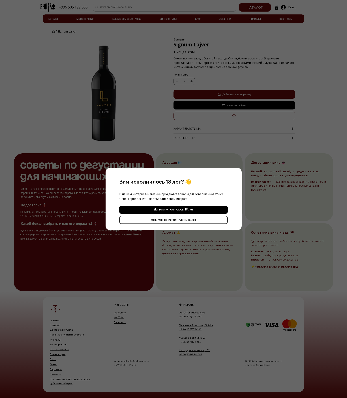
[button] (173, 210)
